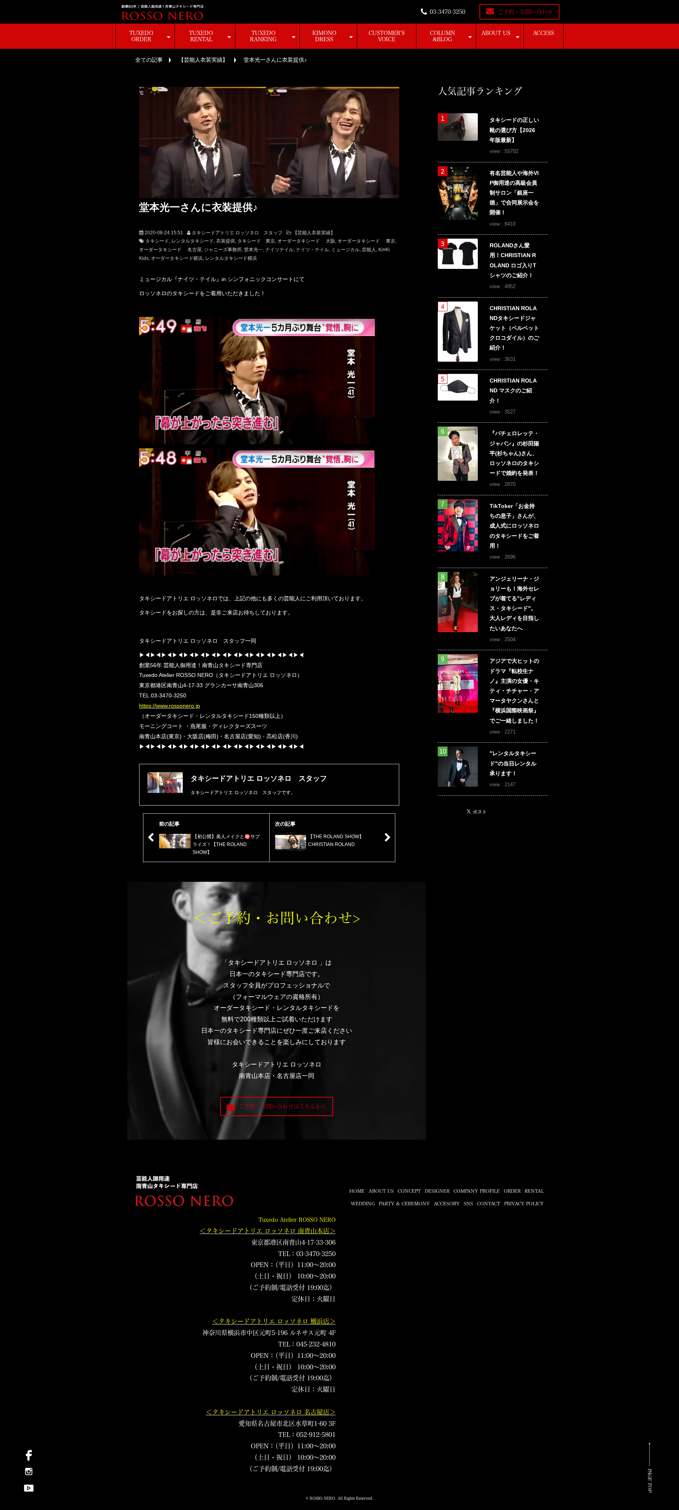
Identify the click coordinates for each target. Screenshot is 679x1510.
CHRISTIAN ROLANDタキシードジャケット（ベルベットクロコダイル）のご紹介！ (514, 328)
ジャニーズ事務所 (223, 249)
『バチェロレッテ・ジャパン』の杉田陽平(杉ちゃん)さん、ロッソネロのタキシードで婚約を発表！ (514, 453)
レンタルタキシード (192, 241)
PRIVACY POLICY (524, 1203)
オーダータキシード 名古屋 (170, 249)
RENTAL (534, 1190)
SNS (468, 1203)
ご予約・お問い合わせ (525, 12)
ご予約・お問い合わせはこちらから (283, 1106)
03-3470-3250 (447, 12)
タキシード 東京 (256, 241)
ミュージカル (345, 249)
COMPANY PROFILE (476, 1190)
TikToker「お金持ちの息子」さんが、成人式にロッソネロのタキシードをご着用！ (514, 526)
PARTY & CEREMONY (404, 1203)
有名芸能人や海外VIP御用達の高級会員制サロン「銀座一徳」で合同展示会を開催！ (514, 193)
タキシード (157, 241)
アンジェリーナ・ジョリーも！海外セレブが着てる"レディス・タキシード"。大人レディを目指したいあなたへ (514, 603)
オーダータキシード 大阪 (306, 241)
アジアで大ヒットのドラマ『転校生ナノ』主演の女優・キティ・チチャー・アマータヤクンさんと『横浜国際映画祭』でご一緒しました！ (514, 690)
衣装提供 (225, 241)
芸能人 (369, 249)
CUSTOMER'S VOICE (387, 36)
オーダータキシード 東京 (366, 241)
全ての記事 (149, 60)
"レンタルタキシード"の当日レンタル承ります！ (513, 763)
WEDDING (363, 1203)
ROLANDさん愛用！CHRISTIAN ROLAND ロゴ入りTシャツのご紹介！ (513, 260)
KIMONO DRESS (324, 36)
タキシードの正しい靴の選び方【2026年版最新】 (514, 130)
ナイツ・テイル (312, 249)
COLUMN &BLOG (442, 36)
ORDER (512, 1190)
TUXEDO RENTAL (201, 36)
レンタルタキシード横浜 (231, 258)
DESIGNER (437, 1190)
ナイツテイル (279, 249)
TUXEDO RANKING (263, 36)
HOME (357, 1190)
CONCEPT (409, 1190)
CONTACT (488, 1203)
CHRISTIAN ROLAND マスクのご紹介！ (513, 390)
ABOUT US (495, 33)
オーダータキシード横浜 (177, 258)
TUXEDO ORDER (141, 36)
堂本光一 (253, 249)
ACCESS (543, 33)
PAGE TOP (650, 1480)
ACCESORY (447, 1203)
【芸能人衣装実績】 (203, 60)
